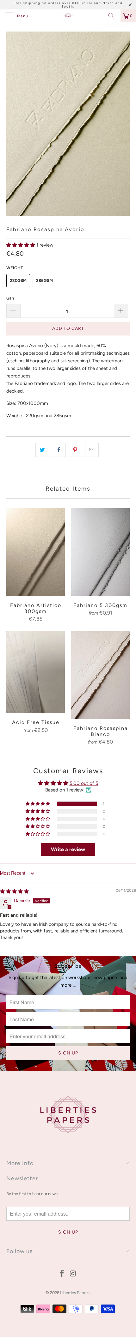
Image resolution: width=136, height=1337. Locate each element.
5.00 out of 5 (84, 783)
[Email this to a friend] (92, 450)
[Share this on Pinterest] (75, 450)
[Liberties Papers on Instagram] (73, 1274)
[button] (20, 245)
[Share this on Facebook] (58, 450)
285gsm (44, 280)
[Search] (113, 16)
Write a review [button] (68, 849)
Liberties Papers (75, 1292)
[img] (14, 891)
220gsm (18, 280)
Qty (10, 298)
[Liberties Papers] (68, 15)
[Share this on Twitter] (42, 450)
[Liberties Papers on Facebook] (62, 1274)
